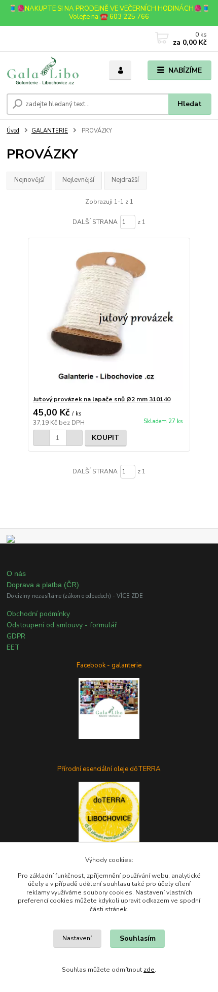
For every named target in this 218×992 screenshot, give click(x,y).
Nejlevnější (78, 179)
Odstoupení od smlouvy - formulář (62, 625)
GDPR (16, 636)
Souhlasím (138, 938)
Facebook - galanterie (109, 665)
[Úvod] (49, 70)
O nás (16, 573)
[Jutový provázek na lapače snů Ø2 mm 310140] (109, 317)
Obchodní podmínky (38, 614)
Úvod (13, 131)
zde (149, 970)
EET (13, 647)
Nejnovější (29, 179)
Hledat (189, 104)
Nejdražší (125, 179)
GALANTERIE (49, 131)
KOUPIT (106, 437)
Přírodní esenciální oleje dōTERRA (109, 769)
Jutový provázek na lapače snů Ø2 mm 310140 (101, 399)
